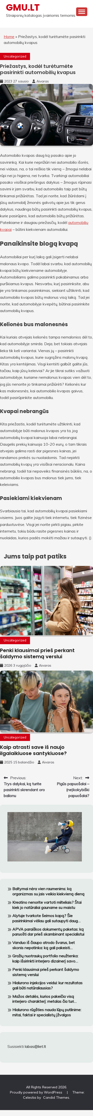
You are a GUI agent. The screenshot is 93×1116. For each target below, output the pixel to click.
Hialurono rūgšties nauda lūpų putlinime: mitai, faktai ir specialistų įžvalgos (46, 1012)
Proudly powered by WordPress (36, 1092)
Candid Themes (56, 1097)
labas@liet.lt (35, 1046)
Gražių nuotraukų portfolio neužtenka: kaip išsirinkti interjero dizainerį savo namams (45, 958)
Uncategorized (15, 56)
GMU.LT (23, 7)
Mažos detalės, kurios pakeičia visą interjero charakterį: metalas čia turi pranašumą (43, 999)
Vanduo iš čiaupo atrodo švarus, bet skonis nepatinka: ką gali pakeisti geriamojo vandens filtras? (43, 945)
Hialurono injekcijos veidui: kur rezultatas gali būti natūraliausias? (47, 985)
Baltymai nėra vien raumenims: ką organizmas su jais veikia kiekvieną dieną (48, 891)
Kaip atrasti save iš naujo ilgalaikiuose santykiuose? (33, 750)
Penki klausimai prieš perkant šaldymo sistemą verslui (37, 653)
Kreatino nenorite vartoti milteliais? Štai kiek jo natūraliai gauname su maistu (47, 905)
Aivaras (42, 81)
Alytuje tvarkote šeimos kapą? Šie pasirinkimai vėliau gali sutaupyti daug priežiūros (45, 918)
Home (9, 36)
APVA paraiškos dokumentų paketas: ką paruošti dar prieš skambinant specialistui (48, 932)
